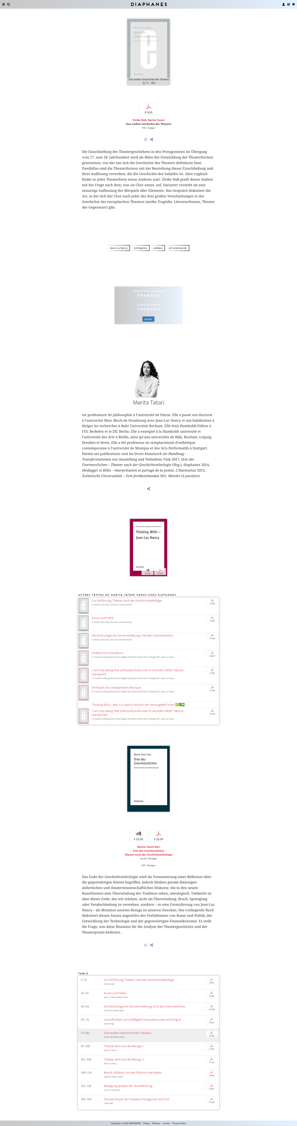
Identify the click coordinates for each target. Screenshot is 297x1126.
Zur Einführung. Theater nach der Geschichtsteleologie (127, 600)
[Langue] (288, 4)
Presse (146, 1123)
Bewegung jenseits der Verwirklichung (128, 1086)
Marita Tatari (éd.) (148, 846)
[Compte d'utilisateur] (283, 4)
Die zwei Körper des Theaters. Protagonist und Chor (137, 1099)
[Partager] (151, 139)
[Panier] (293, 4)
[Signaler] (145, 139)
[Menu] (3, 4)
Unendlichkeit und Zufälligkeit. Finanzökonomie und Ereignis (142, 1019)
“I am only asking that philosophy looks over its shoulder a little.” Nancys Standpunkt (137, 713)
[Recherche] (8, 4)
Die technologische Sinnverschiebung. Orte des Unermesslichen (132, 635)
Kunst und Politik (103, 618)
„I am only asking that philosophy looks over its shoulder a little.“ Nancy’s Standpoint (138, 672)
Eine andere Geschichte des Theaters (127, 1033)
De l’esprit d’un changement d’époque (116, 687)
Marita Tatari (156, 120)
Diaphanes (148, 4)
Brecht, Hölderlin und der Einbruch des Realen (133, 1072)
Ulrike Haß (139, 120)
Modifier (148, 319)
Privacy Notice (179, 1123)
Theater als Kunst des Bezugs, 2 (124, 1059)
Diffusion (156, 1123)
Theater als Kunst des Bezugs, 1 (123, 1046)
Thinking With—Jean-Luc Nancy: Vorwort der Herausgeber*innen (133, 704)
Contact (166, 1123)
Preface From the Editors (107, 653)
